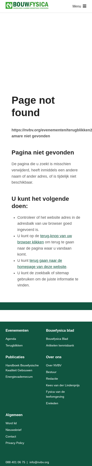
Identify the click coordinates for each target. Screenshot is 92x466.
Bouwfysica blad (60, 330)
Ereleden (52, 403)
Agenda (11, 338)
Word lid (11, 423)
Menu (77, 6)
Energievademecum (19, 376)
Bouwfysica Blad (57, 338)
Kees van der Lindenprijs (63, 385)
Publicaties (15, 357)
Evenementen (17, 330)
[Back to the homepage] (27, 6)
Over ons (53, 357)
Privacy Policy (15, 443)
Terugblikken (14, 345)
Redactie (52, 378)
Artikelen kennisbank (60, 345)
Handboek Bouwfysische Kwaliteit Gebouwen (22, 368)
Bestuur (51, 372)
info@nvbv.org (39, 462)
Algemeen (14, 415)
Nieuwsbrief (13, 430)
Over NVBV (53, 365)
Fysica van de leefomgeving (55, 394)
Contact (11, 436)
